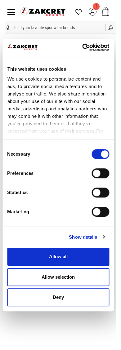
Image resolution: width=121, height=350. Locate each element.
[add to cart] (105, 11)
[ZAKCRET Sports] (43, 11)
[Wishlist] (78, 11)
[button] (8, 27)
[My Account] (92, 11)
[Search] (110, 27)
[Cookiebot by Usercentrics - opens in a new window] (82, 47)
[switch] (100, 173)
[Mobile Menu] (10, 11)
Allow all (58, 256)
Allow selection (58, 277)
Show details (83, 237)
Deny (58, 297)
